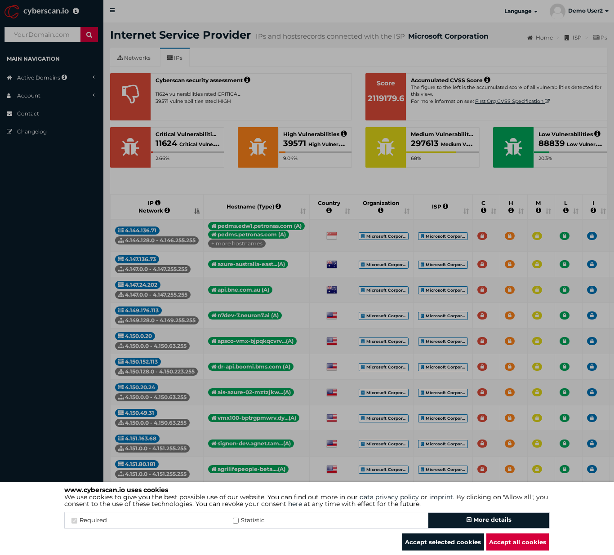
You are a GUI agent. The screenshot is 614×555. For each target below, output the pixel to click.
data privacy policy (389, 497)
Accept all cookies (517, 542)
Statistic (252, 520)
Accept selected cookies (443, 542)
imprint (441, 497)
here (295, 504)
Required (93, 520)
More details (492, 519)
